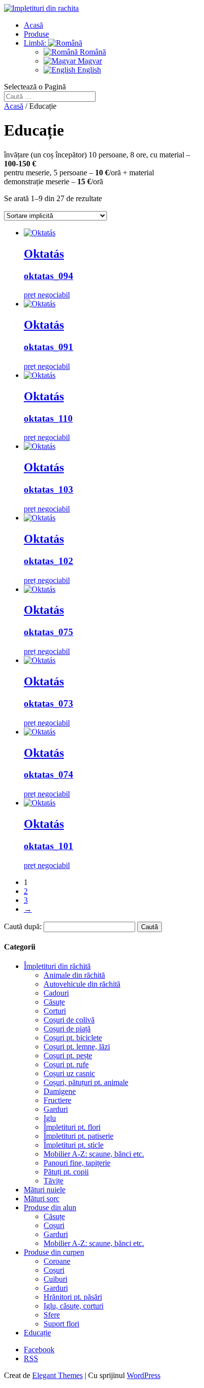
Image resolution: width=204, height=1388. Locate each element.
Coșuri (54, 1225)
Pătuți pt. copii (66, 1172)
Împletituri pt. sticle (73, 1145)
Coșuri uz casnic (69, 1073)
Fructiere (57, 1100)
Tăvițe (53, 1180)
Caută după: (23, 926)
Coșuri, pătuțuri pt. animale (86, 1082)
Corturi (55, 1011)
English (88, 70)
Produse (36, 34)
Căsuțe (54, 1002)
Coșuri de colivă (69, 1020)
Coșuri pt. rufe (66, 1064)
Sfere (52, 1315)
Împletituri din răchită (57, 966)
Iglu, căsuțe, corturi (73, 1306)
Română (92, 52)
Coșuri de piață (67, 1028)
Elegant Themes (57, 1375)
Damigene (60, 1091)
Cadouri (56, 993)
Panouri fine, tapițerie (77, 1163)
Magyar (89, 61)
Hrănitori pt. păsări (73, 1297)
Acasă (33, 25)
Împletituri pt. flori (72, 1127)
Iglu (50, 1118)
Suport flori (61, 1323)
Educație (37, 1332)
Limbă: (36, 43)
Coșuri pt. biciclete (73, 1037)
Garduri (56, 1109)
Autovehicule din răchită (82, 984)
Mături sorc (41, 1198)
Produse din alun (50, 1207)
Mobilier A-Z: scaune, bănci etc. (94, 1154)
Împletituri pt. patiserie (78, 1136)
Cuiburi (55, 1279)
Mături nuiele (44, 1189)
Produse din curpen (54, 1252)
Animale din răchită (74, 975)
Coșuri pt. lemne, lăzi (77, 1046)
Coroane (57, 1261)
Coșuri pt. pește (68, 1055)
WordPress (143, 1375)
